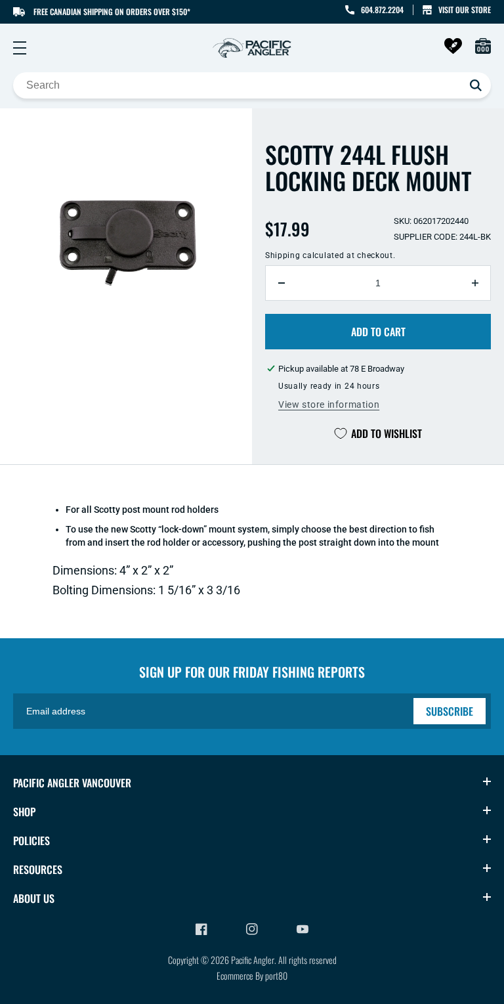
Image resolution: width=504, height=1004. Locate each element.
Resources (37, 869)
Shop (24, 811)
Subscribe (449, 711)
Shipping (283, 255)
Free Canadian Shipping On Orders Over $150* (111, 11)
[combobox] (252, 85)
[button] (19, 47)
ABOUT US (33, 898)
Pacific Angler (252, 960)
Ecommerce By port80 (252, 975)
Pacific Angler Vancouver (72, 782)
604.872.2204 (382, 9)
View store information (328, 404)
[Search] (475, 85)
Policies (31, 840)
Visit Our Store (464, 9)
